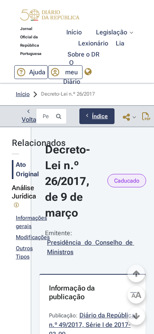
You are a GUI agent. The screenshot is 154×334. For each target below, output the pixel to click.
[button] (49, 16)
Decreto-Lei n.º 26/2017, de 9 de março (68, 181)
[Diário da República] (49, 16)
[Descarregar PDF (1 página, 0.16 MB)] (146, 117)
